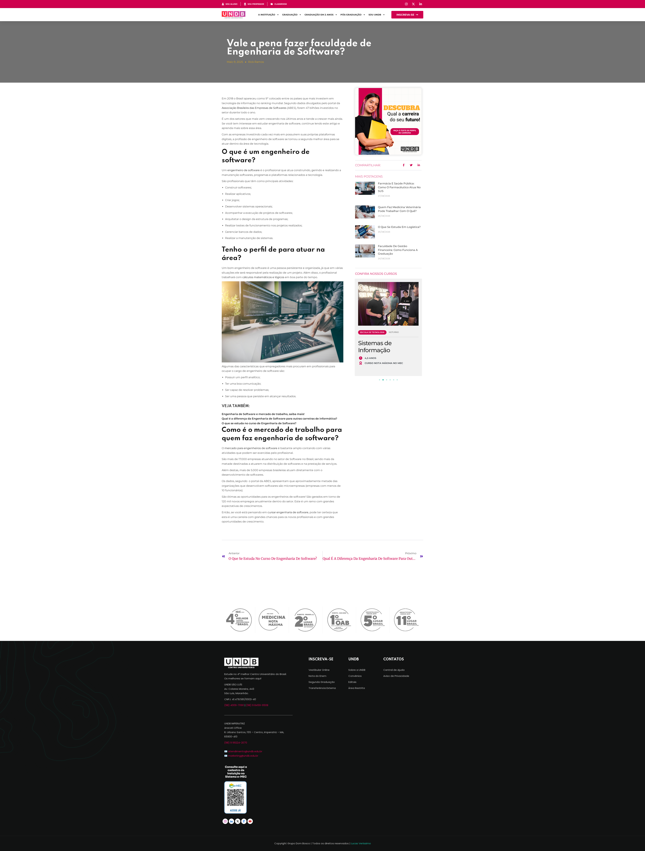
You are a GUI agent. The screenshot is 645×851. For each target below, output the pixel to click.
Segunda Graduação (322, 682)
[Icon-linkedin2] (231, 821)
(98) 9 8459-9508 (257, 705)
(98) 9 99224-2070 (235, 742)
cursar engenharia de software (288, 512)
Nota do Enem (317, 676)
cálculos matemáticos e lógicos (263, 277)
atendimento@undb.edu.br (245, 751)
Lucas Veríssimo (361, 843)
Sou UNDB (375, 14)
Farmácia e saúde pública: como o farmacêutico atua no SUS (399, 187)
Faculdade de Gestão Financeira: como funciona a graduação (398, 250)
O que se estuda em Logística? (399, 227)
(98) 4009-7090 (234, 705)
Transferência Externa (322, 688)
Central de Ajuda (393, 670)
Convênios (355, 676)
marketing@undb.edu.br (243, 755)
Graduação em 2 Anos (319, 14)
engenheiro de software (243, 170)
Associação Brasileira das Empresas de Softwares (254, 108)
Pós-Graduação (350, 14)
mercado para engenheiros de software (251, 448)
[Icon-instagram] (225, 821)
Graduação (289, 14)
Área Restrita (356, 688)
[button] (379, 379)
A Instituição (266, 14)
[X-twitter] (237, 821)
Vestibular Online (319, 670)
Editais (352, 682)
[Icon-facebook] (244, 821)
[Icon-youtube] (250, 821)
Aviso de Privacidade (396, 676)
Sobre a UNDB (356, 670)
